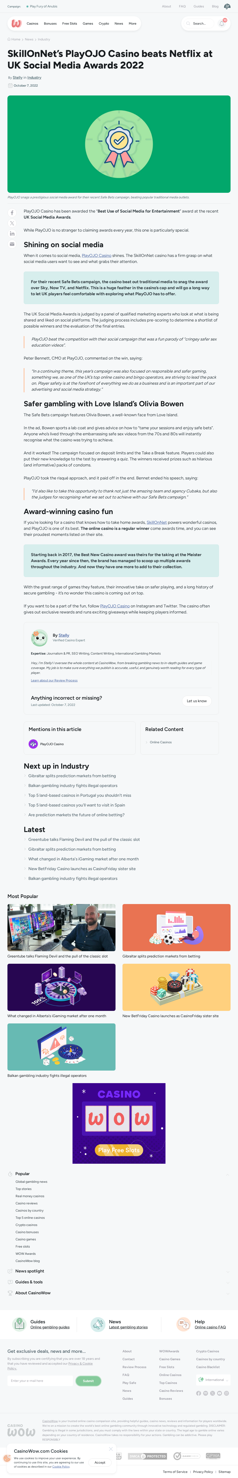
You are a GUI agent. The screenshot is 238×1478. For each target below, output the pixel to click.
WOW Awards (26, 1254)
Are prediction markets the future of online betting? (76, 814)
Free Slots (166, 1367)
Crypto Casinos (207, 1351)
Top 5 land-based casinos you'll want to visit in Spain (76, 805)
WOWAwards (169, 1351)
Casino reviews (27, 1203)
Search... (199, 24)
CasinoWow (50, 1421)
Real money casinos (30, 1196)
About (166, 6)
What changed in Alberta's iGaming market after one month (83, 859)
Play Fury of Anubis (43, 6)
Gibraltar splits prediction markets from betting (72, 775)
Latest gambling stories (128, 1327)
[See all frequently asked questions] (183, 1324)
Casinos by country (29, 1211)
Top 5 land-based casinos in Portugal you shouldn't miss (79, 795)
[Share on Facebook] (12, 212)
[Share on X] (12, 223)
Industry (44, 39)
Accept (100, 1463)
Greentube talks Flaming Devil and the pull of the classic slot (84, 839)
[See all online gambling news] (98, 1324)
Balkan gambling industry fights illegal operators (72, 785)
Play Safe (129, 1383)
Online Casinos (161, 742)
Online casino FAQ (210, 1327)
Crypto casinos (26, 1225)
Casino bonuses (27, 1232)
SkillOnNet (157, 522)
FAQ (182, 6)
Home (15, 39)
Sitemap (224, 1472)
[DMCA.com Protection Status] (147, 1456)
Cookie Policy (60, 1466)
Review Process (134, 1367)
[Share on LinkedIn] (12, 233)
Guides (199, 6)
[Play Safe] (227, 6)
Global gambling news (31, 1182)
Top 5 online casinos (30, 1218)
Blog (215, 6)
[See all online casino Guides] (19, 1324)
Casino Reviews (171, 1391)
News (29, 39)
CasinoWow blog (28, 1261)
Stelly (18, 77)
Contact (128, 1359)
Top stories (24, 1189)
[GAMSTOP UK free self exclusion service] (117, 1456)
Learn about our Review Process (54, 680)
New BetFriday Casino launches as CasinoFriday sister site (82, 868)
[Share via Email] (12, 244)
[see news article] (61, 927)
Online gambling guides (49, 1327)
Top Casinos (168, 1383)
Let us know (197, 701)
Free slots (23, 1247)
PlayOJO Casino (96, 255)
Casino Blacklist (208, 1367)
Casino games (26, 1239)
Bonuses (165, 1399)
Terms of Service (175, 1472)
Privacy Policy (203, 1472)
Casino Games (169, 1359)
